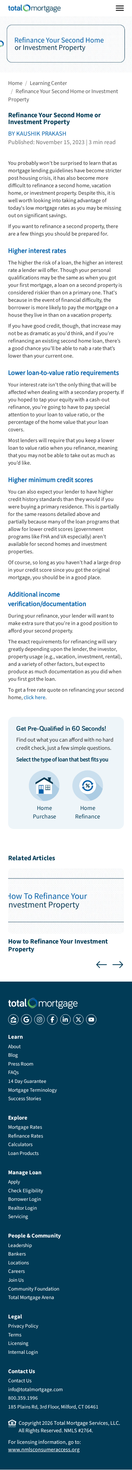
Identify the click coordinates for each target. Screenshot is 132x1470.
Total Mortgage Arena (31, 1297)
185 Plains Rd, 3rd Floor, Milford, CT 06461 (53, 1407)
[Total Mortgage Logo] (43, 1003)
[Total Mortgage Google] (26, 1019)
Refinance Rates (25, 1136)
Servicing (18, 1216)
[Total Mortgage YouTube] (91, 1019)
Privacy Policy (23, 1326)
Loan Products (23, 1153)
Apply (14, 1182)
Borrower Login (24, 1199)
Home (15, 83)
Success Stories (24, 1098)
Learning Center (48, 83)
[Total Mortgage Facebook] (52, 1019)
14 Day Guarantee (27, 1081)
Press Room (21, 1064)
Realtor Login (22, 1208)
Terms (14, 1334)
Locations (18, 1262)
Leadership (20, 1245)
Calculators (20, 1144)
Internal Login (23, 1352)
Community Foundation (33, 1289)
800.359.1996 (23, 1398)
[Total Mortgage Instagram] (39, 1019)
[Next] (118, 964)
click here (34, 697)
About (14, 1046)
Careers (16, 1271)
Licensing (18, 1343)
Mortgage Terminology (32, 1090)
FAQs (13, 1072)
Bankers (17, 1254)
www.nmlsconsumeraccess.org (44, 1449)
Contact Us (19, 1380)
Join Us (16, 1280)
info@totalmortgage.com (35, 1389)
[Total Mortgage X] (78, 1019)
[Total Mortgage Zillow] (13, 1019)
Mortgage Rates (25, 1127)
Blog (13, 1055)
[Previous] (101, 964)
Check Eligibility (25, 1190)
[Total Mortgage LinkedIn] (65, 1019)
